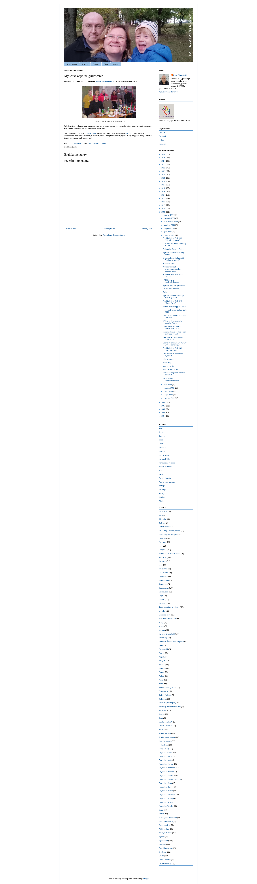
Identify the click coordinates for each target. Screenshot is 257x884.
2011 (163, 205)
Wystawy (162, 844)
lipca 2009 (168, 232)
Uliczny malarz (168, 359)
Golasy (165, 292)
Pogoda (162, 657)
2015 (163, 192)
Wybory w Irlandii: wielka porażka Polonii (172, 322)
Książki (161, 599)
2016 (163, 188)
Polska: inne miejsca (167, 482)
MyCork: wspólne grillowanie (174, 285)
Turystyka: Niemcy (166, 787)
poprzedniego (91, 133)
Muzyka (162, 630)
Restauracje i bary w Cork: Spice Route (173, 338)
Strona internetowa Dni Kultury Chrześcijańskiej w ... (174, 344)
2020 (163, 175)
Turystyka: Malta (165, 783)
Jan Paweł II (163, 573)
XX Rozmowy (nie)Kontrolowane (171, 379)
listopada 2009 (169, 218)
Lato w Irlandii (168, 366)
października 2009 (171, 222)
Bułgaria (162, 436)
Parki (161, 645)
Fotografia (162, 550)
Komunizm (163, 584)
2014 (163, 195)
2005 (163, 413)
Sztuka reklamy (165, 733)
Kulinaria (162, 603)
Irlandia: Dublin (164, 459)
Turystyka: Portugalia (167, 795)
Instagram (162, 144)
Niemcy (162, 474)
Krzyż (161, 596)
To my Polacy (164, 749)
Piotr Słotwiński (75, 143)
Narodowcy (163, 638)
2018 (163, 181)
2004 (163, 416)
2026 (163, 154)
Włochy (161, 501)
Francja (161, 444)
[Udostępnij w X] (70, 147)
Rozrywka (162, 710)
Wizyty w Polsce (165, 833)
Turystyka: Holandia (166, 772)
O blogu (85, 64)
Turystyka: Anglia (165, 753)
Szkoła (161, 730)
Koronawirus (163, 592)
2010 (163, 209)
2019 (163, 178)
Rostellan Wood (169, 264)
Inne (160, 565)
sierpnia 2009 (169, 228)
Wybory (162, 837)
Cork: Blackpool (165, 527)
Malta (161, 470)
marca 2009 (168, 391)
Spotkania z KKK (165, 722)
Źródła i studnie (165, 860)
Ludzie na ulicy (164, 615)
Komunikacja (164, 580)
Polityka (162, 661)
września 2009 (169, 225)
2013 (163, 198)
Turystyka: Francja (166, 764)
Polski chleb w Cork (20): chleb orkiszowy (172, 349)
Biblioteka (162, 519)
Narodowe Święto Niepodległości (171, 642)
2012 (163, 202)
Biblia (161, 515)
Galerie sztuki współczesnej (169, 554)
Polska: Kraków (165, 478)
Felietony (162, 538)
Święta (161, 856)
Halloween (163, 561)
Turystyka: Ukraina (166, 802)
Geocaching (163, 557)
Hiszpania (162, 447)
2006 (163, 409)
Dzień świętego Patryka (168, 534)
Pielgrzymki (163, 649)
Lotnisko (162, 611)
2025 (163, 158)
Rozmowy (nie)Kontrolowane (170, 707)
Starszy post (147, 229)
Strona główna (72, 64)
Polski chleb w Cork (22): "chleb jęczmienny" (172, 239)
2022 (163, 168)
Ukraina (162, 497)
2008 (163, 402)
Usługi (161, 810)
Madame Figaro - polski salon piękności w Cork (174, 333)
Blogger (146, 879)
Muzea (161, 626)
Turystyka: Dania (165, 760)
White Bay (167, 363)
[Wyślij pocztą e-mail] (65, 147)
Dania (161, 440)
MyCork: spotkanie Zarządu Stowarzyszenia (173, 297)
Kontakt (115, 64)
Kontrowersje (164, 588)
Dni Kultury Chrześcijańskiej (169, 531)
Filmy (106, 64)
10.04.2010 (163, 512)
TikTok (161, 140)
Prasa (161, 684)
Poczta (161, 653)
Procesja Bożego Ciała (167, 688)
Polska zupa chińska (171, 289)
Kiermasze (163, 577)
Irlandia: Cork (164, 455)
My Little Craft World (167, 634)
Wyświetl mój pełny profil (168, 92)
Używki (161, 814)
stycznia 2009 (169, 398)
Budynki (162, 523)
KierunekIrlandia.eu (170, 369)
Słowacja (162, 490)
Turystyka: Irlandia (166, 776)
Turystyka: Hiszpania (167, 768)
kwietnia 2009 (169, 388)
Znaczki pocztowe (166, 848)
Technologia (163, 745)
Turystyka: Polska (166, 791)
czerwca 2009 (169, 235)
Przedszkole (163, 691)
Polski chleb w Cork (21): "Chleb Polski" (172, 302)
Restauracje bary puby (167, 703)
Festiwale (162, 542)
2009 (163, 212)
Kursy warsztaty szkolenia (169, 607)
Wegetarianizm (164, 825)
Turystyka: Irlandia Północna (170, 779)
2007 (163, 406)
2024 (163, 161)
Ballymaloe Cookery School (173, 249)
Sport (161, 718)
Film (160, 546)
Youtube (162, 132)
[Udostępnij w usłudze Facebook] (73, 147)
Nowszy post (71, 229)
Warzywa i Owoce (166, 821)
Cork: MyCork (93, 143)
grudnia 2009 (169, 215)
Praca (161, 680)
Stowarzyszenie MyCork (106, 81)
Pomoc (161, 672)
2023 (163, 165)
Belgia (161, 432)
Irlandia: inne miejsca (167, 463)
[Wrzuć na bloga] (68, 147)
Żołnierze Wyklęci (165, 863)
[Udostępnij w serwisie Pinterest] (75, 147)
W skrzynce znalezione (168, 818)
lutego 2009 (168, 395)
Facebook (162, 136)
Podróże (96, 64)
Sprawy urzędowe (165, 726)
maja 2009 (168, 385)
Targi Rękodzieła (165, 741)
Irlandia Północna (165, 467)
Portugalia (162, 486)
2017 (163, 185)
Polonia (103, 143)
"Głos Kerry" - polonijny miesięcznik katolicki (172, 327)
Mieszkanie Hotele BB (167, 619)
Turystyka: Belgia (165, 756)
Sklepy (161, 714)
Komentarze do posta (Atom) (114, 235)
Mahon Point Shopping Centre (174, 307)
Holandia (162, 451)
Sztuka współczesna (167, 737)
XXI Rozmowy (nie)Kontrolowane (171, 281)
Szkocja (162, 494)
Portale (161, 676)
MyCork (128, 133)
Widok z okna (164, 829)
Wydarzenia (163, 841)
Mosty (161, 622)
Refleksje (162, 699)
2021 (163, 171)
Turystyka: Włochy (166, 806)
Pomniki (162, 668)
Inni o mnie (163, 569)
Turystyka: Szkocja (166, 798)
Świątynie (162, 852)
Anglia (161, 428)
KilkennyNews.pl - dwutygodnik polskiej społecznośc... (172, 269)
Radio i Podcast (165, 695)
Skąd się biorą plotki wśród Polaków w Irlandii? (173, 259)
